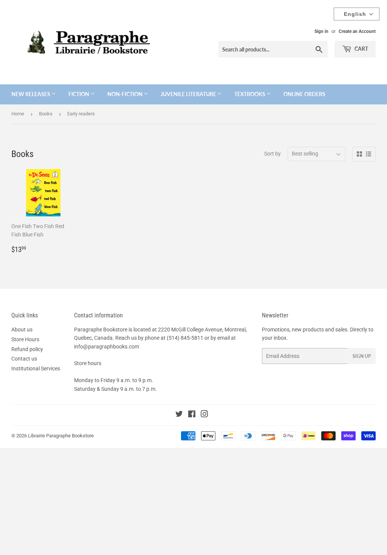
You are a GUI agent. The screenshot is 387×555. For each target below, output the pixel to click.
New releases (31, 94)
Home (17, 114)
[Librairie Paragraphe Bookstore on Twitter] (179, 415)
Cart (360, 48)
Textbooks (250, 94)
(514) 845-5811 (185, 338)
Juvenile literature (189, 94)
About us (22, 329)
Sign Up (362, 356)
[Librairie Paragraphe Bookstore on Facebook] (192, 415)
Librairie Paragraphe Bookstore (61, 435)
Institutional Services (35, 368)
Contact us (24, 359)
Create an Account (357, 31)
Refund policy (27, 349)
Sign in (321, 31)
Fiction (79, 94)
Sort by (272, 154)
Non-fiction (125, 94)
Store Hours (25, 339)
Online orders (304, 94)
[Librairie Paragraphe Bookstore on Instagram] (204, 415)
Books (46, 114)
